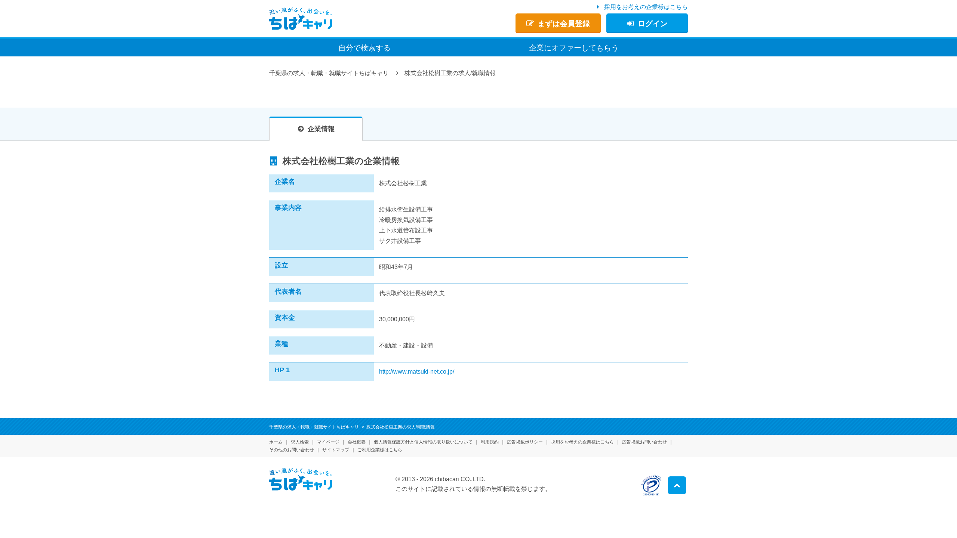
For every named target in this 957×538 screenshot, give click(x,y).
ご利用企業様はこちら (379, 449)
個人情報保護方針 (423, 442)
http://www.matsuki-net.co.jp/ (416, 371)
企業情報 (321, 129)
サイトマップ (335, 449)
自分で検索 (364, 48)
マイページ (328, 442)
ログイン (653, 23)
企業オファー (574, 48)
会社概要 (357, 442)
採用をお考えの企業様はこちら (646, 7)
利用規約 (490, 442)
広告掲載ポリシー (525, 442)
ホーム (276, 442)
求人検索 (300, 442)
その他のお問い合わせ (291, 449)
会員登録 (564, 23)
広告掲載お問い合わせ (644, 442)
